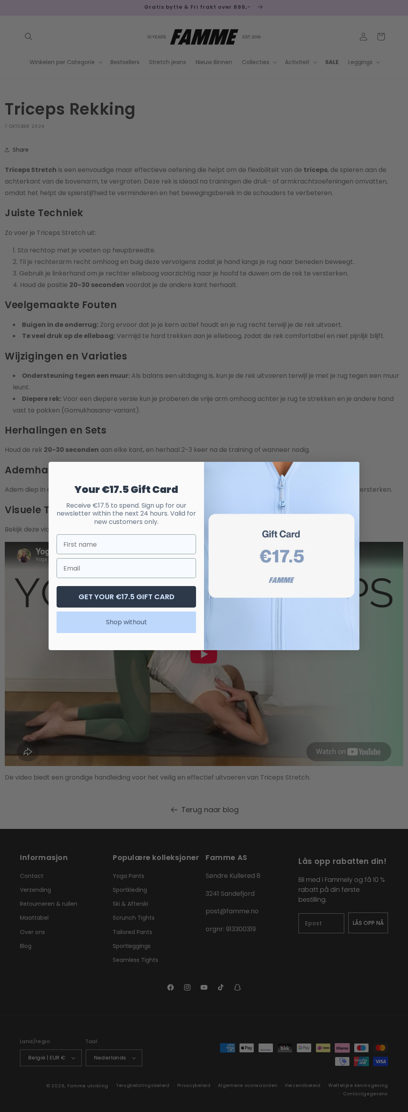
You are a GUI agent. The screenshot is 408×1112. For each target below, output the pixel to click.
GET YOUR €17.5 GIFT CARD (126, 597)
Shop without (126, 622)
